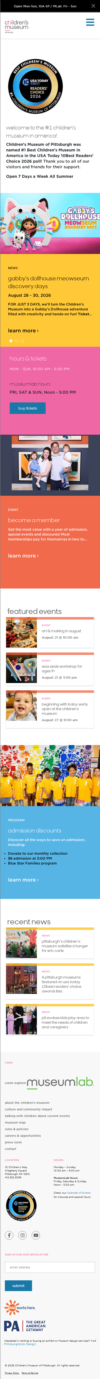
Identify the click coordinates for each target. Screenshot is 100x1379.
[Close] (93, 6)
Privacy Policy (12, 1373)
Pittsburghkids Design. (20, 1344)
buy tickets (27, 408)
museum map (15, 1122)
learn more (22, 323)
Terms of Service (30, 1373)
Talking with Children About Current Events (37, 1116)
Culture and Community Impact (28, 1109)
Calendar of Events (79, 1192)
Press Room (13, 1142)
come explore (16, 1083)
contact (10, 1149)
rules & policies (16, 1129)
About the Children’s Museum (27, 1103)
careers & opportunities (23, 1135)
